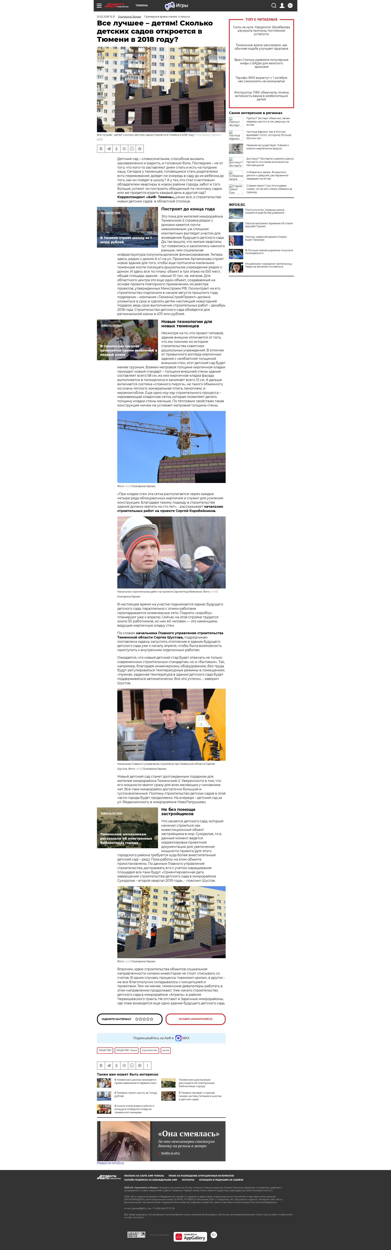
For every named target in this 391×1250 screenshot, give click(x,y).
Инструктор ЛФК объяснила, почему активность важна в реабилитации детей (261, 96)
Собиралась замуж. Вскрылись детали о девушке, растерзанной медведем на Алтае (267, 175)
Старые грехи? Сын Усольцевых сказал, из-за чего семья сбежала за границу (269, 189)
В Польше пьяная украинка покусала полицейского (269, 252)
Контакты (188, 1180)
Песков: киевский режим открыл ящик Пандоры (266, 238)
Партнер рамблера (159, 1235)
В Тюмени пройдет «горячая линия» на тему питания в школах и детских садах (200, 1096)
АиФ (100, 139)
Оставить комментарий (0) (195, 1019)
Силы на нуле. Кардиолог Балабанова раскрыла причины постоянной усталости (261, 31)
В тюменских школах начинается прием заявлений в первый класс (135, 1081)
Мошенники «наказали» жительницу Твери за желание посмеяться (268, 265)
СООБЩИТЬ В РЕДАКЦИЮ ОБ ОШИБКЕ (221, 1180)
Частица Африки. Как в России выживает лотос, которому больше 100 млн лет (268, 135)
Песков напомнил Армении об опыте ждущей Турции (269, 225)
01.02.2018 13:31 (106, 16)
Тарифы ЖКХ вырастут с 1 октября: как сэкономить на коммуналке (261, 79)
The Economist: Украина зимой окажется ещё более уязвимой (264, 211)
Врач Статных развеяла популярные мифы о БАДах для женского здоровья (261, 63)
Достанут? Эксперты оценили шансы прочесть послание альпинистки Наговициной (270, 162)
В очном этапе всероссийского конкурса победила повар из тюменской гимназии (134, 1109)
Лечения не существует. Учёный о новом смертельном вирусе (267, 147)
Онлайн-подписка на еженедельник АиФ (150, 1180)
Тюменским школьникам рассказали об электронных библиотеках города (197, 1083)
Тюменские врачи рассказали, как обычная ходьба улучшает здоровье (261, 46)
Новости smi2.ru (110, 1163)
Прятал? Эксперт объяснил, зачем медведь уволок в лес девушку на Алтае (268, 121)
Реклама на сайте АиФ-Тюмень (144, 1176)
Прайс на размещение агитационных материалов (201, 1176)
